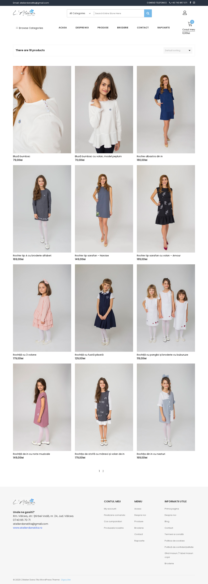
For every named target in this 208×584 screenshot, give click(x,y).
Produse (138, 521)
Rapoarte (139, 540)
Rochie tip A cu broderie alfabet (32, 255)
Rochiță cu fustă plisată (89, 354)
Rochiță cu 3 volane (24, 354)
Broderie (139, 527)
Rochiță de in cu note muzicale (31, 454)
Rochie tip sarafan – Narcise (92, 255)
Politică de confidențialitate (179, 547)
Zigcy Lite (66, 579)
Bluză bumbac (21, 156)
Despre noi (140, 515)
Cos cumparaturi (113, 521)
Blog (167, 521)
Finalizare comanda (114, 515)
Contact (138, 534)
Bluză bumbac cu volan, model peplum (98, 156)
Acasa (137, 508)
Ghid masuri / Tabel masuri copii (179, 555)
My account (110, 508)
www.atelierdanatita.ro (27, 528)
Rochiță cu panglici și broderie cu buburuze (162, 354)
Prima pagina (172, 508)
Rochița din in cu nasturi (151, 454)
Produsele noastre (114, 527)
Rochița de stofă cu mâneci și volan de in (99, 454)
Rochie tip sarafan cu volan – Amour (159, 255)
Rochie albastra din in (150, 156)
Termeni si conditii (174, 534)
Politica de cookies (175, 540)
